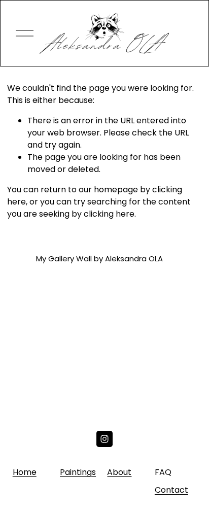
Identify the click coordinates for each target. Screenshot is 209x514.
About (119, 472)
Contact (171, 490)
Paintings (78, 472)
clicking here (109, 214)
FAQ (163, 472)
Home (25, 472)
